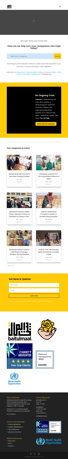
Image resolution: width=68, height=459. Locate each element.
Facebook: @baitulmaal (14, 424)
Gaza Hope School (19, 72)
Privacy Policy (11, 441)
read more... (19, 181)
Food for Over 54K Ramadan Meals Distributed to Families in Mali (48, 252)
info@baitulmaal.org (41, 416)
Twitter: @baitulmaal (13, 429)
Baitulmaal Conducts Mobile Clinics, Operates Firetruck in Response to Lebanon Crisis (19, 214)
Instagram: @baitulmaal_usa (15, 427)
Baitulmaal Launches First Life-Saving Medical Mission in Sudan (48, 176)
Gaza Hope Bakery (31, 72)
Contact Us (11, 446)
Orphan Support (36, 74)
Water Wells (26, 74)
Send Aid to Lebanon (46, 124)
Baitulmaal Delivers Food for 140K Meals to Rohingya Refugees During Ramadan (19, 252)
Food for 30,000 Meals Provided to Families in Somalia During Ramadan (49, 214)
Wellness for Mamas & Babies (47, 72)
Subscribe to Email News (14, 432)
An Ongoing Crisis (44, 95)
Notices (10, 443)
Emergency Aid (46, 74)
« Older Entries (11, 266)
